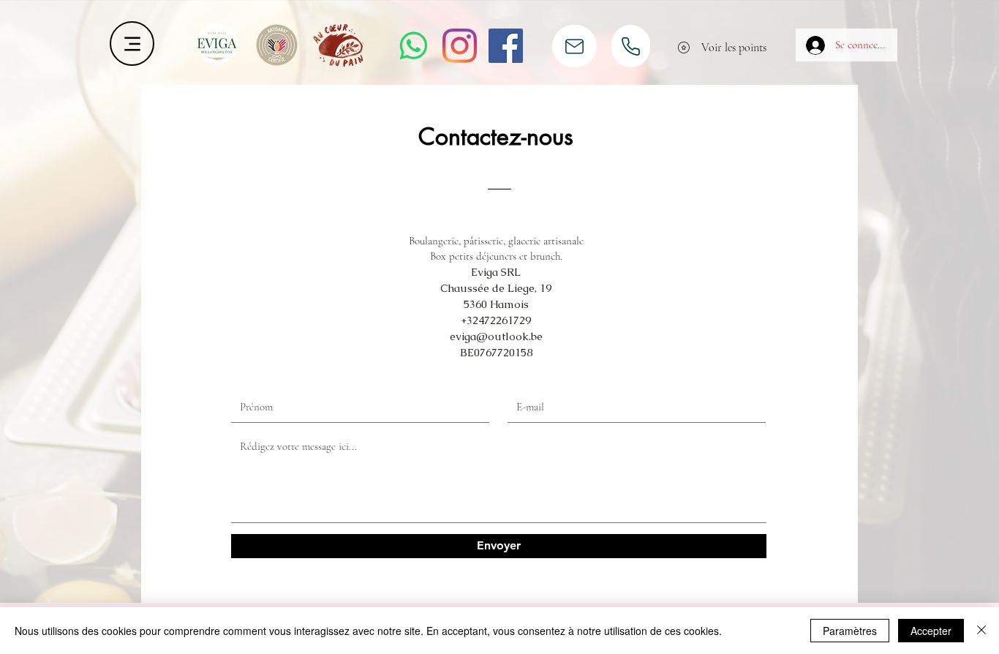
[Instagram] (459, 46)
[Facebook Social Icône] (506, 46)
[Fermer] (981, 630)
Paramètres (850, 630)
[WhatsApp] (413, 46)
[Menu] (132, 43)
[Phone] (630, 46)
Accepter (931, 630)
